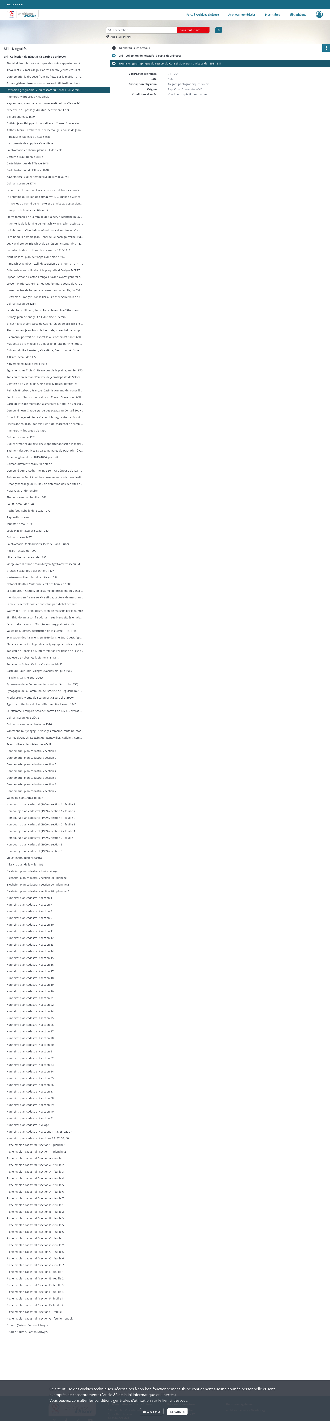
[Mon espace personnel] (319, 14)
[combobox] (193, 30)
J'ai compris (177, 1411)
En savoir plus (152, 1411)
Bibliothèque (298, 14)
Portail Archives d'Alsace (202, 14)
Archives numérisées (242, 14)
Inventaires (272, 14)
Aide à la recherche (121, 36)
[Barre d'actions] (326, 48)
